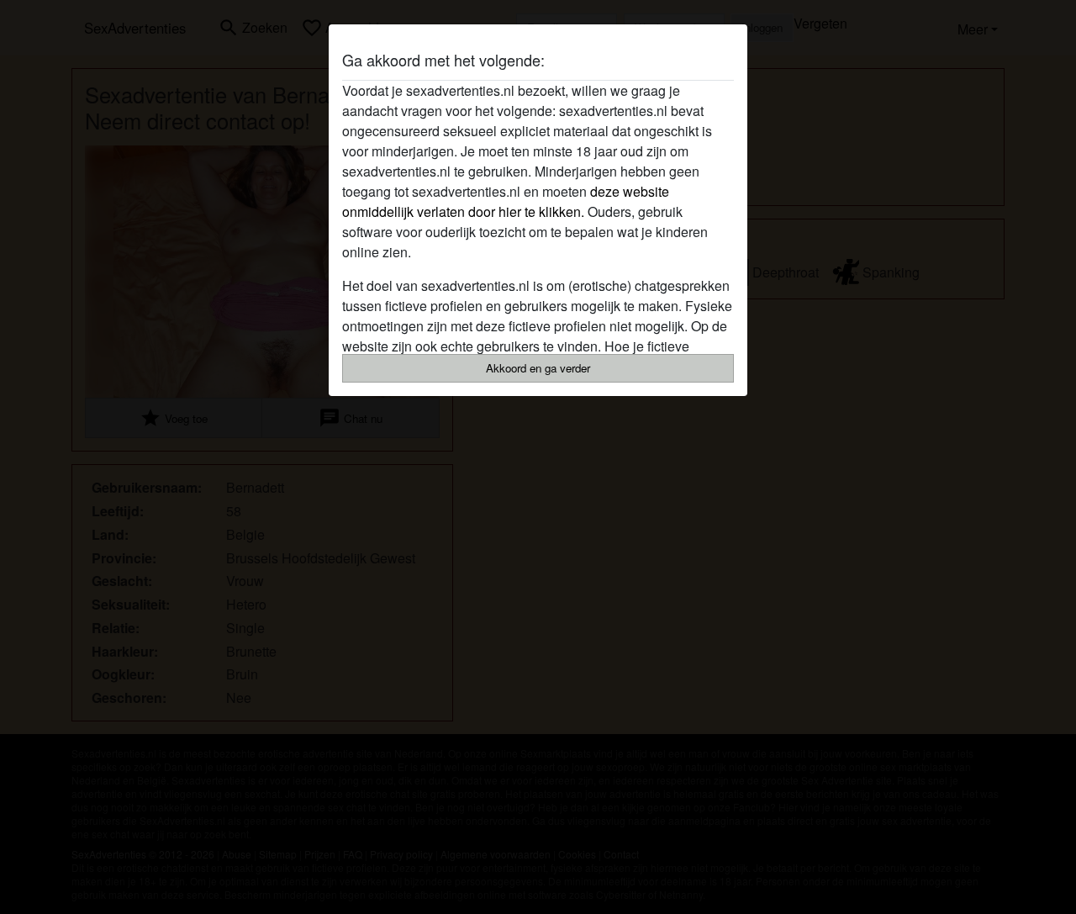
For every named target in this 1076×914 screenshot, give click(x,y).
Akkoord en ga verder (538, 368)
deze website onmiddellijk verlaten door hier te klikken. (505, 201)
